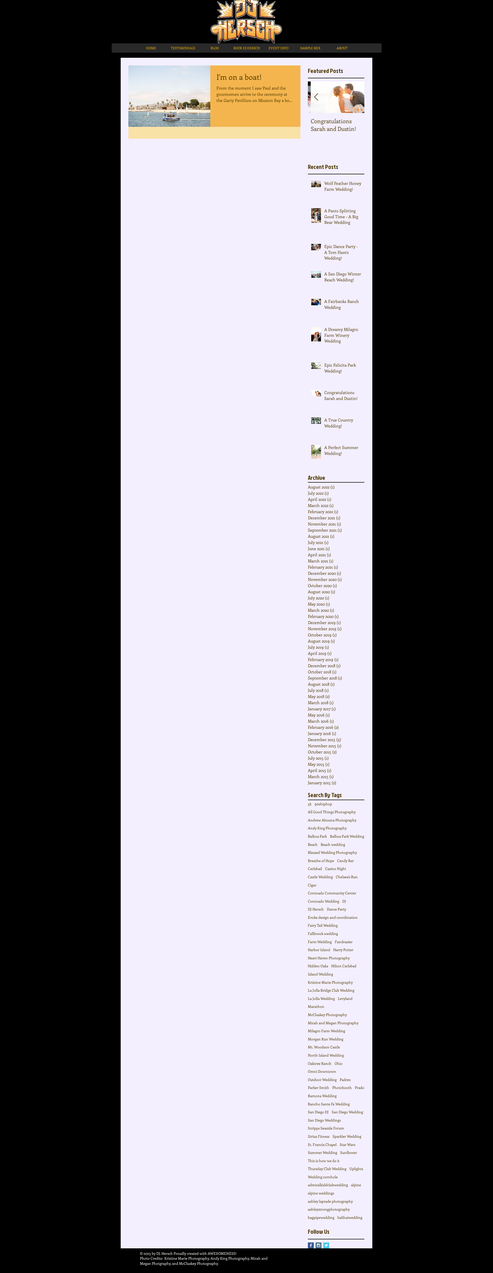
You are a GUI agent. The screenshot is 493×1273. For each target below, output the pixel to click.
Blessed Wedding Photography (332, 852)
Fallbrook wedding (323, 933)
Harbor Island (319, 949)
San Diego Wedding (347, 1111)
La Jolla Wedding (321, 998)
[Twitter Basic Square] (326, 1245)
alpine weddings (321, 1193)
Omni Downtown (322, 1071)
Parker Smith (318, 1087)
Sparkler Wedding (347, 1136)
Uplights (356, 1168)
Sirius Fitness (318, 1136)
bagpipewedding (321, 1217)
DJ (344, 901)
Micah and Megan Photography (333, 1022)
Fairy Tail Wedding (323, 925)
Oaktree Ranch (319, 1063)
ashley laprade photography (330, 1201)
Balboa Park (317, 836)
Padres (345, 1079)
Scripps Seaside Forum (326, 1128)
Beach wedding (333, 844)
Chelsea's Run (347, 876)
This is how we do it (323, 1160)
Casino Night (335, 868)
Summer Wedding (322, 1152)
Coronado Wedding (323, 901)
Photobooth (342, 1087)
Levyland (345, 998)
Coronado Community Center (332, 893)
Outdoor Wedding (322, 1079)
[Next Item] (356, 97)
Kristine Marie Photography (330, 982)
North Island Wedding (326, 1055)
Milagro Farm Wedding (326, 1030)
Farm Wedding (320, 941)
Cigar (312, 885)
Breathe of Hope (321, 860)
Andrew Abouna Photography (332, 820)
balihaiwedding (349, 1217)
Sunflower (348, 1152)
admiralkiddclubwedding (328, 1184)
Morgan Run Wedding (325, 1039)
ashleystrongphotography (329, 1209)
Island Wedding (320, 974)
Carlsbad (315, 868)
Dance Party (336, 909)
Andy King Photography (327, 828)
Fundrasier (344, 941)
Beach (313, 844)
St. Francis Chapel (322, 1144)
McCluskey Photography (327, 1014)
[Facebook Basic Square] (311, 1245)
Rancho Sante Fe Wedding (329, 1104)
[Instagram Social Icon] (318, 1245)
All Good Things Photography (332, 811)
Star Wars (347, 1144)
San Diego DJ (318, 1111)
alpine (356, 1184)
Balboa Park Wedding (347, 836)
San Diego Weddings (324, 1120)
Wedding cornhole (323, 1176)
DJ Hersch (316, 909)
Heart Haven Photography (329, 957)
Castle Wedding (320, 876)
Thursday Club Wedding (327, 1168)
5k (309, 803)
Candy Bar (345, 860)
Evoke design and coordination (333, 917)
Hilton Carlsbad (343, 965)
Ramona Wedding (322, 1095)
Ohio (339, 1063)
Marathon (316, 1006)
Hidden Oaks (318, 965)
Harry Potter (343, 949)
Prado (359, 1087)
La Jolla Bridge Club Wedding (331, 990)
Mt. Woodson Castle (324, 1047)
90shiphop (323, 803)
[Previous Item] (316, 97)
